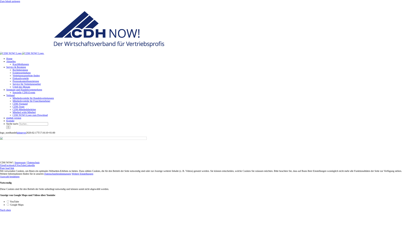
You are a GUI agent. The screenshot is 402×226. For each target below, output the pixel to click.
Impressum (20, 162)
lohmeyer (21, 132)
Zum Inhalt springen (10, 1)
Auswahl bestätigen (9, 176)
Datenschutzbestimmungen (57, 173)
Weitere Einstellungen (82, 173)
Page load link (7, 168)
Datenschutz (33, 162)
